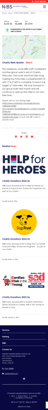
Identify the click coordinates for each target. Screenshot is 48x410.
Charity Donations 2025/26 (16, 181)
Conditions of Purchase (24, 398)
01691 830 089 (40, 1)
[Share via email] (32, 136)
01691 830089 (9, 368)
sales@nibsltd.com (11, 373)
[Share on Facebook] (16, 136)
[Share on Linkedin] (26, 136)
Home (4, 13)
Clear (28, 407)
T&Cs (13, 396)
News (10, 13)
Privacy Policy (23, 396)
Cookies (34, 396)
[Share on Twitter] (21, 136)
